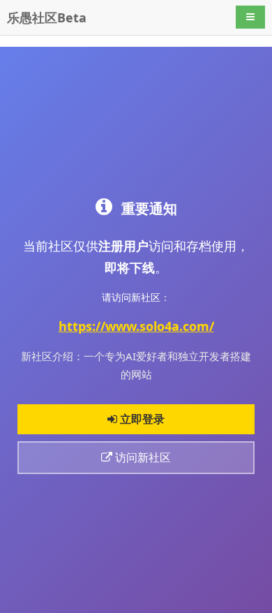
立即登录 (141, 419)
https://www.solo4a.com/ (136, 326)
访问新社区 (141, 457)
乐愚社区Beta (46, 17)
